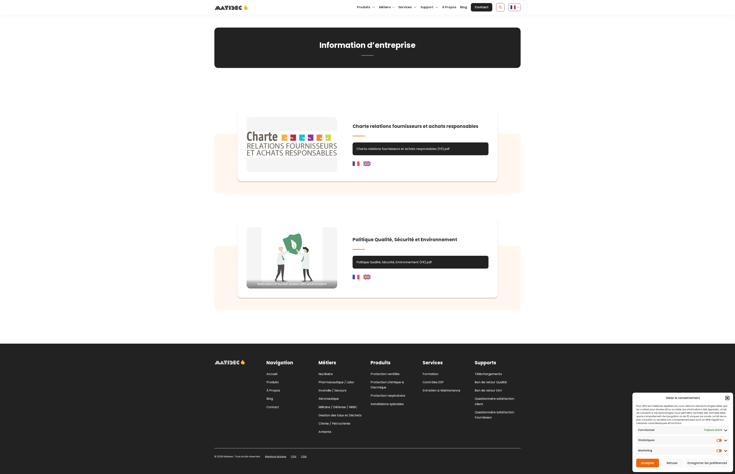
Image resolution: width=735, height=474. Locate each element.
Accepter (647, 463)
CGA (304, 456)
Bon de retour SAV (488, 390)
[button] (727, 398)
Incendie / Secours (332, 390)
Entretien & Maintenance (441, 390)
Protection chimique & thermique (387, 385)
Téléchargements (488, 374)
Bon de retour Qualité (491, 382)
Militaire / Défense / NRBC (337, 407)
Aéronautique (328, 398)
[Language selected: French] (514, 7)
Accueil (271, 374)
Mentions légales (275, 456)
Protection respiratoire (388, 395)
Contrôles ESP (433, 382)
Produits (363, 7)
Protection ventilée (385, 374)
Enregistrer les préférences (707, 463)
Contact (482, 7)
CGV (293, 456)
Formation (430, 374)
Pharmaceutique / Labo (336, 382)
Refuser (672, 463)
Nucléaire (325, 374)
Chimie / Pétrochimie (334, 423)
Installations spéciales (387, 404)
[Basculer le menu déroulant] (373, 7)
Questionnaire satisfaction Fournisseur (494, 415)
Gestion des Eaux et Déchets (340, 415)
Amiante (324, 432)
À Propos (449, 7)
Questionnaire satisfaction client (494, 401)
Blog (463, 7)
